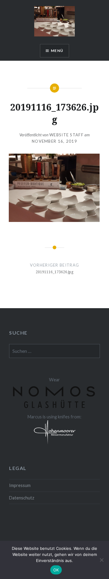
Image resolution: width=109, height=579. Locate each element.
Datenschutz (21, 497)
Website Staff (66, 134)
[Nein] (101, 560)
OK (56, 569)
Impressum (20, 485)
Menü (57, 50)
